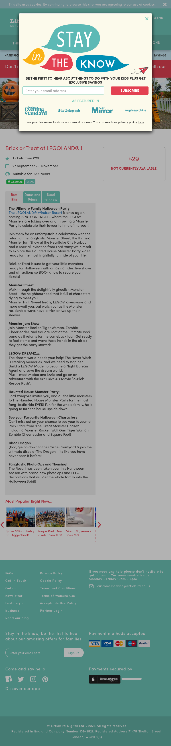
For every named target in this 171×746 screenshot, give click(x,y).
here (141, 122)
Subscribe (129, 90)
